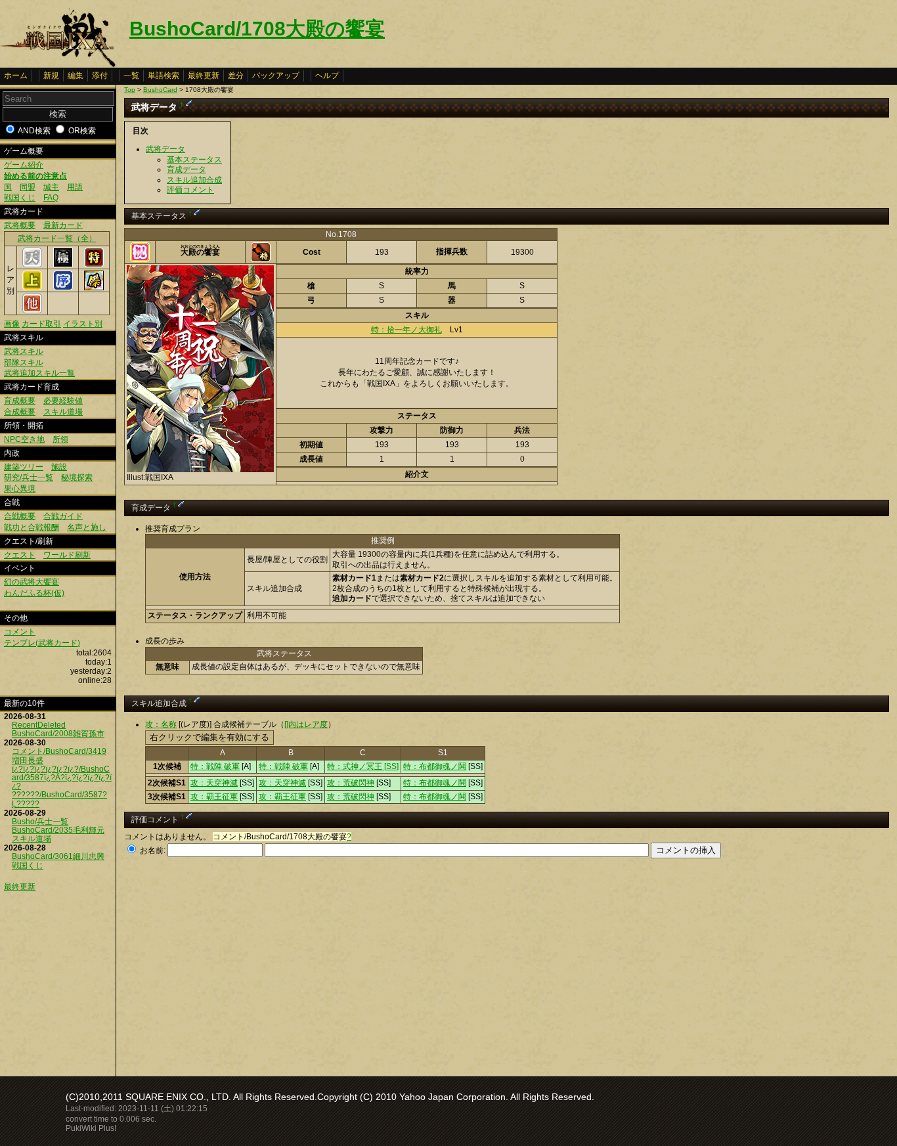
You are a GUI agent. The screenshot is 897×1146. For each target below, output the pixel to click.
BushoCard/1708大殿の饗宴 (257, 28)
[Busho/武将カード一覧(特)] (94, 264)
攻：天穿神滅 (214, 782)
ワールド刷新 (67, 555)
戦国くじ (19, 197)
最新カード (63, 225)
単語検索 (163, 75)
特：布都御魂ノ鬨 (434, 766)
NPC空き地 (24, 439)
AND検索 (34, 130)
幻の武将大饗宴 (31, 581)
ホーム (16, 75)
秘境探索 (77, 477)
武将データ (165, 149)
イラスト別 (82, 323)
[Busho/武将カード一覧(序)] (63, 287)
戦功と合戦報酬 (31, 527)
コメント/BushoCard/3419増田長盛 (59, 755)
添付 (100, 75)
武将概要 (19, 225)
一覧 (131, 75)
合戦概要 (19, 516)
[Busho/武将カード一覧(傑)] (94, 287)
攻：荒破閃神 (350, 782)
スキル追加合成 (194, 180)
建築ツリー (23, 467)
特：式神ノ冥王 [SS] (363, 766)
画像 (12, 323)
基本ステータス (194, 159)
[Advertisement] (234, 963)
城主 (51, 187)
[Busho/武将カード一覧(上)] (32, 287)
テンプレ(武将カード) (42, 643)
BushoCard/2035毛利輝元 (58, 830)
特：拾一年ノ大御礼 (406, 329)
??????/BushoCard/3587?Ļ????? (59, 799)
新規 (51, 75)
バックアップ (275, 75)
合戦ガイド (63, 516)
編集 (75, 75)
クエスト (19, 555)
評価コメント (190, 189)
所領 (60, 439)
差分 (236, 75)
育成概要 (19, 400)
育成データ (186, 169)
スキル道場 (63, 411)
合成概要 (19, 411)
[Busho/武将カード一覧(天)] (32, 264)
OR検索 (82, 130)
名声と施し (86, 527)
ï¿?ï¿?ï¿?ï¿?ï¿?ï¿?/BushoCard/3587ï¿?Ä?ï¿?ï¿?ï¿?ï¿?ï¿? (62, 777)
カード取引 (41, 323)
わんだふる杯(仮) (34, 593)
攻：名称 (161, 724)
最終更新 (203, 75)
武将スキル (23, 351)
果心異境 (19, 488)
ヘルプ (327, 75)
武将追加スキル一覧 (39, 373)
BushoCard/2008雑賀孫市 (58, 733)
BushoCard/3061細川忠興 (58, 856)
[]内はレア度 (306, 724)
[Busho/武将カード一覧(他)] (32, 310)
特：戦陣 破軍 (215, 766)
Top (129, 89)
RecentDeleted (39, 725)
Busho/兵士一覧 (40, 821)
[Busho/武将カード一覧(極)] (63, 264)
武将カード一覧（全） (57, 238)
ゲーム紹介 (23, 164)
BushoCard (160, 89)
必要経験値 (63, 400)
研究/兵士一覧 (28, 477)
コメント (19, 631)
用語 (75, 187)
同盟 (27, 187)
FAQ (50, 197)
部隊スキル (23, 362)
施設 (59, 467)
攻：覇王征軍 (214, 796)
